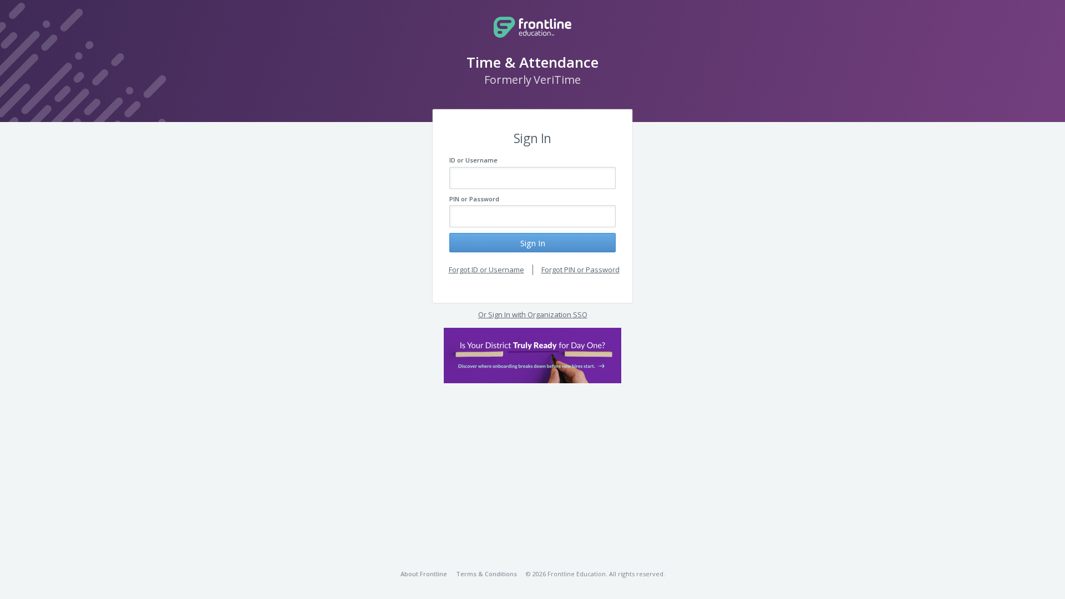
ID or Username (473, 160)
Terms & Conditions (486, 574)
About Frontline (423, 574)
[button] (532, 355)
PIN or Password (474, 199)
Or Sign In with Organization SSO (532, 314)
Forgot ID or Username (486, 270)
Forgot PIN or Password (580, 270)
